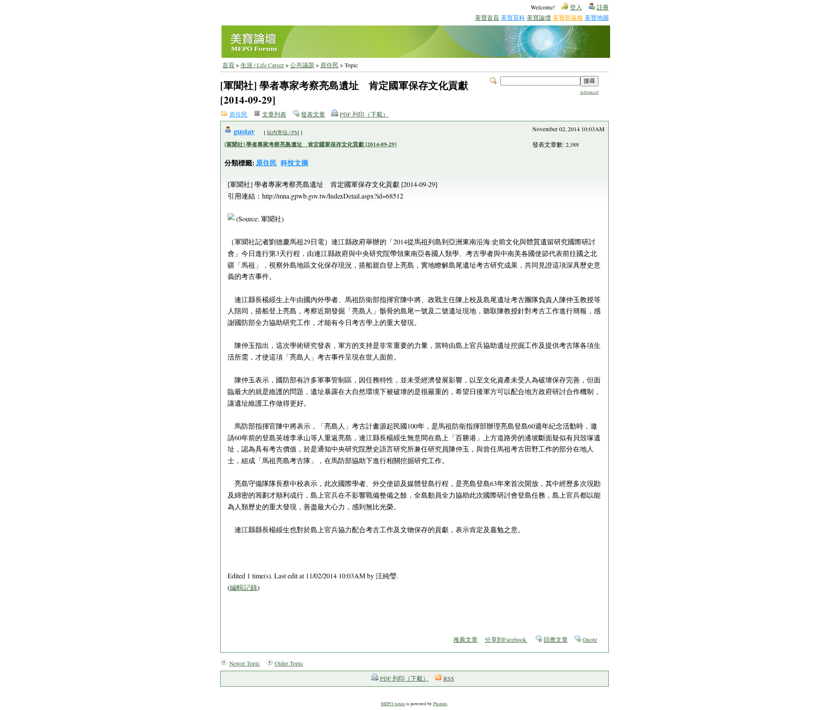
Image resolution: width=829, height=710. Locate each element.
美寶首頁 (487, 17)
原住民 (329, 65)
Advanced (589, 92)
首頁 (228, 65)
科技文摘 (294, 162)
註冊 (603, 7)
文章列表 (274, 114)
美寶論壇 (539, 17)
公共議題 (302, 65)
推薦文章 (465, 640)
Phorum (440, 704)
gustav (244, 131)
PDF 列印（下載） (364, 114)
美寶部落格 (568, 17)
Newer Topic (244, 663)
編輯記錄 (243, 587)
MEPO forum (393, 704)
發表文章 (313, 114)
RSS (448, 678)
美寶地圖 (597, 17)
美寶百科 (513, 17)
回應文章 (556, 640)
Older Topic (289, 663)
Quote (589, 640)
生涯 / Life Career (262, 65)
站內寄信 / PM (283, 132)
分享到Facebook (506, 640)
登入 (576, 7)
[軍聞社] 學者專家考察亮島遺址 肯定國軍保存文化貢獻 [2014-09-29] (310, 144)
